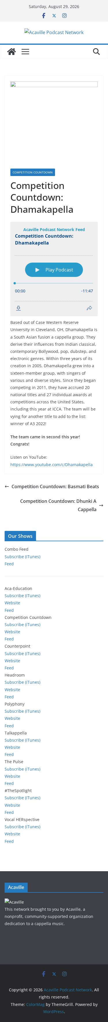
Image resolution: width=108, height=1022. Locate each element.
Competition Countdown (33, 172)
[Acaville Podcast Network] (11, 51)
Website (12, 602)
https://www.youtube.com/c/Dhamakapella (51, 464)
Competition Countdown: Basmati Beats (55, 486)
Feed (9, 563)
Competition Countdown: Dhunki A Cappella (58, 505)
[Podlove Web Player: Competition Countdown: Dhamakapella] (54, 269)
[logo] (14, 902)
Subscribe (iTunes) (22, 556)
